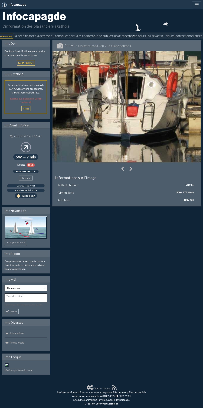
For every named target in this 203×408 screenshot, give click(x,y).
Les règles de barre (15, 242)
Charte (97, 388)
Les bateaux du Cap (91, 46)
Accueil (69, 45)
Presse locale (17, 342)
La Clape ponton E (120, 46)
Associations (17, 333)
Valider (13, 311)
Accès (26, 108)
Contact (107, 388)
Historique (26, 178)
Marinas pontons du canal (18, 370)
